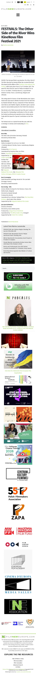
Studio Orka (19, 213)
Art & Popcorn (13, 149)
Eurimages (9, 174)
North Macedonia (13, 221)
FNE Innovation (18, 663)
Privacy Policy (6, 669)
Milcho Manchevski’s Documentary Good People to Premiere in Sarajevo (17, 238)
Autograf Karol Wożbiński (16, 211)
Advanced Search (18, 665)
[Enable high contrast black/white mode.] (18, 2)
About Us (22, 669)
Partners (12, 669)
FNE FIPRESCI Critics (18, 658)
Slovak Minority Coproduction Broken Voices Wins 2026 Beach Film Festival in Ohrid (17, 243)
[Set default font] (31, 5)
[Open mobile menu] (18, 15)
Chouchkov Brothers (11, 153)
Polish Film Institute (17, 215)
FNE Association (18, 661)
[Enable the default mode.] (12, 2)
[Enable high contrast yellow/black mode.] (25, 2)
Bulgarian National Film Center (20, 201)
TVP (11, 213)
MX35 (14, 213)
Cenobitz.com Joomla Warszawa (23, 671)
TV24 (27, 123)
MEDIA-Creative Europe (18, 174)
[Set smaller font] (28, 5)
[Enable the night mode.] (15, 2)
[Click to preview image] (18, 61)
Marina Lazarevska (8, 45)
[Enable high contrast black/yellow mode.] (22, 2)
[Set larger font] (34, 5)
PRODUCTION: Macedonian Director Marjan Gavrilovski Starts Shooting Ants (15, 234)
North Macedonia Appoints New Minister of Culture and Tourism (17, 251)
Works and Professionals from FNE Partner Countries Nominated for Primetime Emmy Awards (17, 247)
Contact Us (17, 669)
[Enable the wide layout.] (34, 2)
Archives (18, 667)
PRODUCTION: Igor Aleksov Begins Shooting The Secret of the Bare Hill (16, 230)
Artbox (19, 153)
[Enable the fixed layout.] (31, 2)
